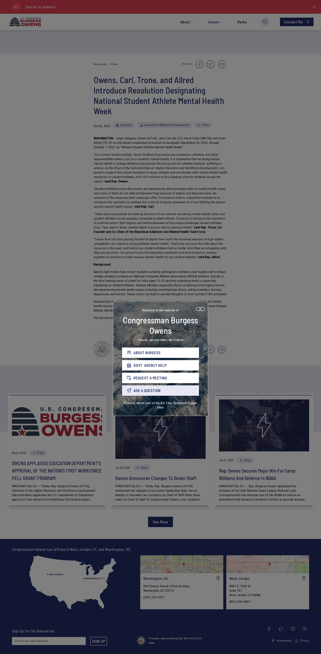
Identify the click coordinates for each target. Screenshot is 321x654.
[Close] (200, 309)
